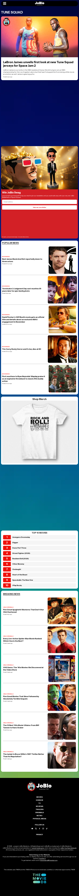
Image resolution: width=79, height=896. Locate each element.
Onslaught (16, 569)
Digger (15, 542)
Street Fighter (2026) (21, 553)
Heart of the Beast (19, 575)
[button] (4, 3)
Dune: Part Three (19, 548)
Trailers (40, 809)
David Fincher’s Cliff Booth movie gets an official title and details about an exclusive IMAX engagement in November (23, 319)
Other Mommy (18, 564)
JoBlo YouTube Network (68, 848)
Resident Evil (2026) (20, 559)
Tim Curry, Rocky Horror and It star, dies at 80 (21, 349)
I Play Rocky (17, 585)
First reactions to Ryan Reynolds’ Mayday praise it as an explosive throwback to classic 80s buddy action (23, 378)
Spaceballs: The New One (22, 580)
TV (39, 803)
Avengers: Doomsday (21, 537)
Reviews (39, 806)
